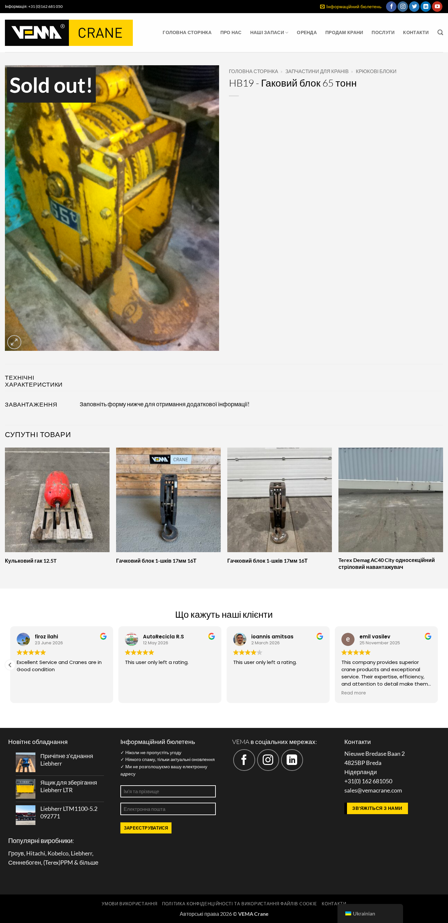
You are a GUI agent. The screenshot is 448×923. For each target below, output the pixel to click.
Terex (52, 862)
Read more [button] (353, 693)
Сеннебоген (24, 862)
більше (88, 862)
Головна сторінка (187, 32)
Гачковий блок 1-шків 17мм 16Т (156, 560)
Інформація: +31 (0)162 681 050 (34, 6)
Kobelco (58, 853)
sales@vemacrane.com (373, 790)
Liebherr (81, 853)
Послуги (383, 32)
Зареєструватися (146, 828)
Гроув (16, 853)
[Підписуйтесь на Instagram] (402, 6)
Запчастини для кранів (317, 71)
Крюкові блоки (376, 71)
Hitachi (35, 853)
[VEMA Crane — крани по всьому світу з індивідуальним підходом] (69, 33)
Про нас (231, 32)
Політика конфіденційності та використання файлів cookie (239, 903)
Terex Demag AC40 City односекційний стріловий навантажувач (386, 563)
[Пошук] (440, 32)
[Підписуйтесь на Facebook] (391, 6)
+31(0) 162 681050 (368, 781)
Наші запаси (267, 32)
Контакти (416, 32)
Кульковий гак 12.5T (31, 560)
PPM (66, 862)
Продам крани (344, 32)
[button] (350, 6)
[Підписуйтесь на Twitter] (414, 6)
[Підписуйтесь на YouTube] (437, 6)
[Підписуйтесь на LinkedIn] (425, 6)
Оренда (307, 32)
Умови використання (129, 903)
